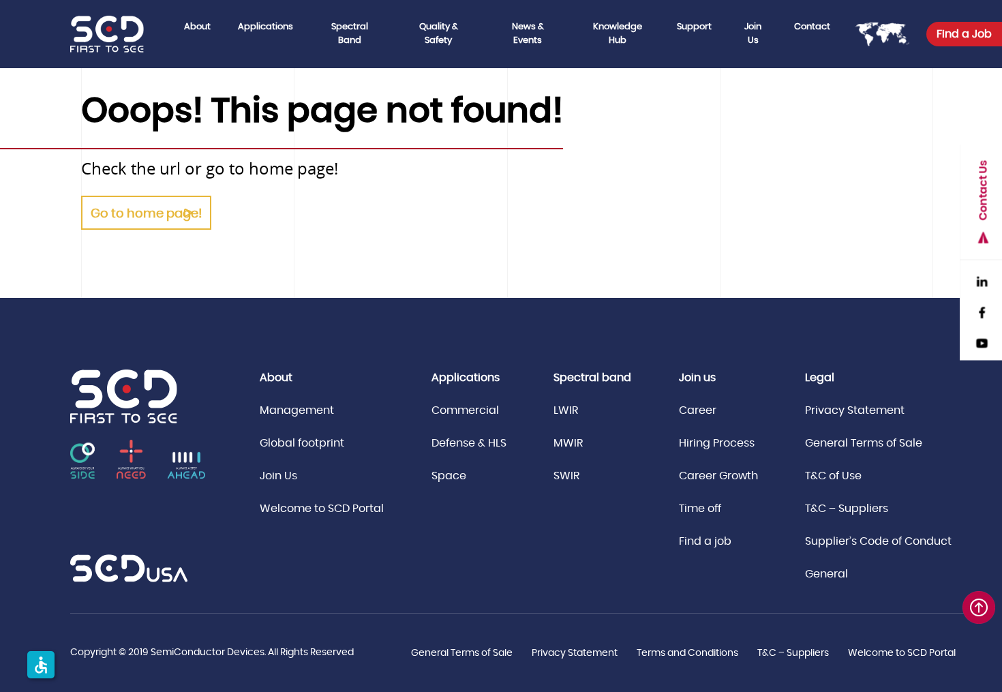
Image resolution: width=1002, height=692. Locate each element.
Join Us (752, 33)
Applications (265, 26)
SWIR (566, 475)
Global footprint (302, 443)
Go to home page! (146, 214)
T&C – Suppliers (846, 508)
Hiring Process (717, 443)
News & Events (528, 33)
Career (697, 410)
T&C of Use (833, 475)
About (197, 26)
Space (448, 475)
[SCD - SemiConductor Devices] (120, 34)
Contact (812, 26)
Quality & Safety (438, 33)
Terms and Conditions (687, 653)
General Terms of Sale (863, 443)
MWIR (568, 443)
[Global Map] (882, 34)
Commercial (465, 410)
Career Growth (718, 475)
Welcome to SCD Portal (322, 508)
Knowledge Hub (617, 33)
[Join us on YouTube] (981, 341)
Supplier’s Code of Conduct (878, 541)
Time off (700, 508)
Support (694, 26)
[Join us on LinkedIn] (981, 279)
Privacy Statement (855, 410)
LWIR (565, 410)
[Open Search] (981, 75)
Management (297, 410)
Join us (697, 377)
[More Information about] (128, 568)
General (826, 574)
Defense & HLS (468, 443)
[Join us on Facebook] (981, 310)
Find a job (705, 541)
